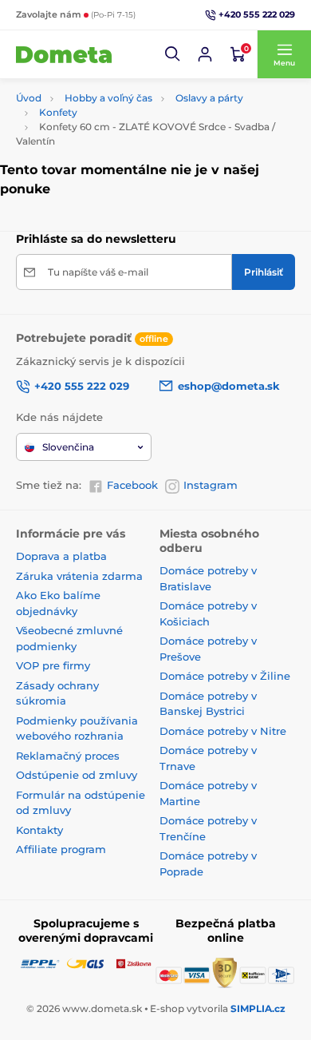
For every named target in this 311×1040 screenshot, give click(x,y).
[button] (173, 54)
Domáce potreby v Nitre (222, 730)
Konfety (58, 112)
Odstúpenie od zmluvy (76, 774)
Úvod (28, 98)
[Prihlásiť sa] (205, 54)
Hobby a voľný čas (108, 98)
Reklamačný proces (68, 755)
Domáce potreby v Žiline (224, 675)
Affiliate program (61, 849)
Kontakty (39, 830)
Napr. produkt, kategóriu (118, 84)
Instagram (210, 484)
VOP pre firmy (53, 665)
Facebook (132, 484)
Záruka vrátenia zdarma (79, 576)
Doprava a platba (61, 556)
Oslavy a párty (209, 98)
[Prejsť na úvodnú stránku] (64, 54)
